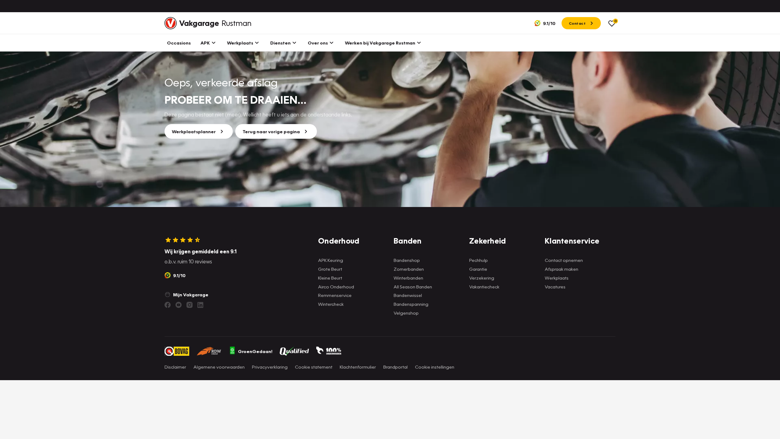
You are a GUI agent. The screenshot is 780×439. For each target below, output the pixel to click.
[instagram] (189, 305)
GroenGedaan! (255, 351)
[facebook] (168, 305)
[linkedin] (200, 305)
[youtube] (179, 305)
